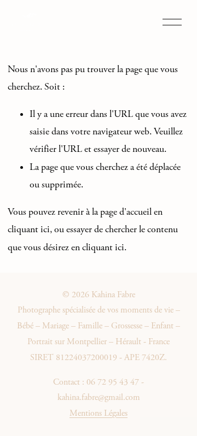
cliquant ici (29, 229)
